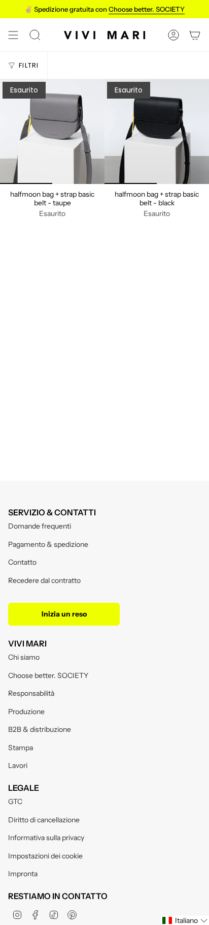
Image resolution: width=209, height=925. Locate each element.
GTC (15, 801)
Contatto (22, 562)
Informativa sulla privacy (46, 837)
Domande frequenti (39, 526)
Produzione (26, 711)
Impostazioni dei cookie (45, 855)
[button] (185, 920)
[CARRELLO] (194, 35)
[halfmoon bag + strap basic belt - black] (156, 131)
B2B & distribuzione (39, 729)
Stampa (20, 747)
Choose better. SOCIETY (48, 675)
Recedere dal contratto (44, 580)
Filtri (29, 65)
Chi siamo (24, 657)
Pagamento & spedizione (48, 544)
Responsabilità (31, 693)
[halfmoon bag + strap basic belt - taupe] (52, 131)
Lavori (17, 765)
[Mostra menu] (13, 35)
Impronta (23, 873)
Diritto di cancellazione (44, 819)
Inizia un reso (64, 614)
